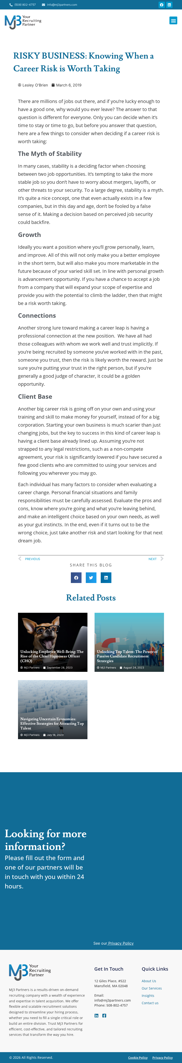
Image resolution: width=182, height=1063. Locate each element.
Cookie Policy (138, 1057)
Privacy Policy (121, 943)
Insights (148, 995)
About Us (149, 981)
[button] (173, 20)
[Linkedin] (169, 5)
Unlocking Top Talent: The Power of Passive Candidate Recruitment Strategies (127, 656)
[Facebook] (162, 5)
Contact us (150, 1003)
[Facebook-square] (104, 1015)
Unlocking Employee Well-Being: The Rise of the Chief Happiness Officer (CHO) (52, 656)
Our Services (152, 988)
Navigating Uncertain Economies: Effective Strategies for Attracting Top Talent (52, 723)
